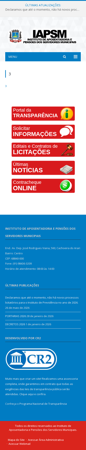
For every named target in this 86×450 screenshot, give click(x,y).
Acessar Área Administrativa (46, 440)
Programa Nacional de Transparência (43, 404)
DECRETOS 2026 (15, 324)
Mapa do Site (16, 440)
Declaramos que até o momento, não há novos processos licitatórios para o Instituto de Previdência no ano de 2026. (44, 9)
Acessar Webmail (19, 444)
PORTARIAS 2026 (15, 316)
